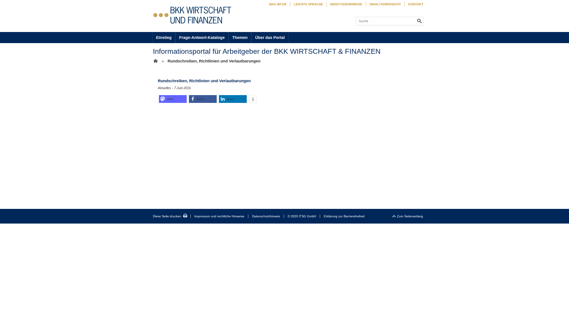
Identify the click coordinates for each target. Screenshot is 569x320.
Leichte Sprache (308, 4)
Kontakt (415, 4)
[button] (173, 99)
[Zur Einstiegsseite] (155, 61)
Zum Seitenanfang (410, 216)
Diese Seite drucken (167, 216)
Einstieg (164, 37)
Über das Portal (270, 37)
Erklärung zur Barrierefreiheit (344, 216)
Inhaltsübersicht (385, 4)
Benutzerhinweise (346, 4)
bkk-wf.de (278, 4)
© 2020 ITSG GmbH (302, 216)
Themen (240, 37)
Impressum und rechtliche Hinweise (219, 216)
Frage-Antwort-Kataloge (202, 37)
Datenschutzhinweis (266, 216)
